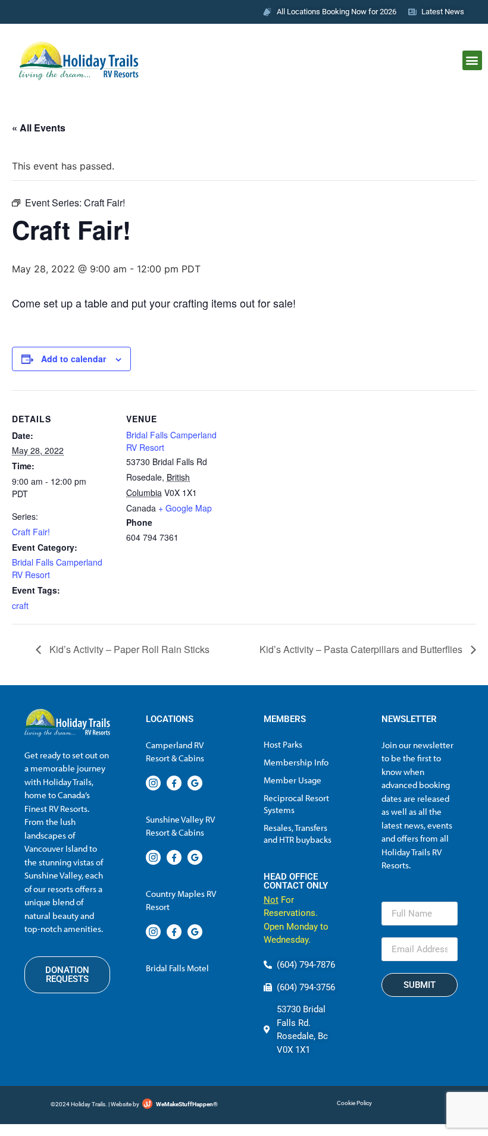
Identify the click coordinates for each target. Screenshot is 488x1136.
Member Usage (292, 780)
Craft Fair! (31, 532)
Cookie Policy (354, 1103)
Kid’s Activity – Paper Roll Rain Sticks (128, 649)
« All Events (38, 127)
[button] (472, 60)
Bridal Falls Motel (177, 968)
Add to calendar (73, 359)
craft (20, 605)
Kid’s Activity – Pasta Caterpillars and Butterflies (362, 649)
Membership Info (296, 762)
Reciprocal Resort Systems (296, 803)
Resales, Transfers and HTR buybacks (297, 833)
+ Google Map (185, 508)
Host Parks (283, 744)
